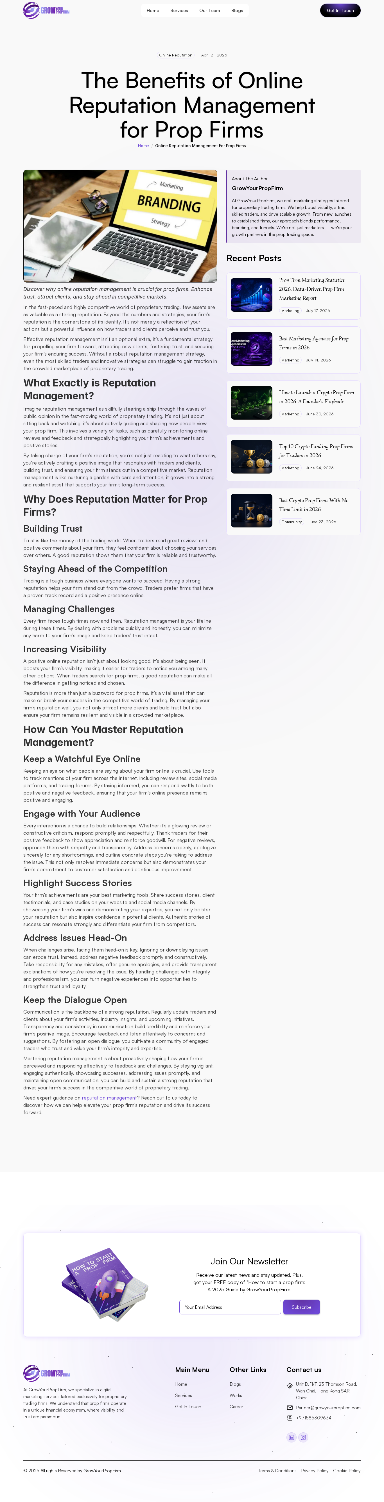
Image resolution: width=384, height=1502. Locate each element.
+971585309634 (313, 1418)
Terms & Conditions (277, 1470)
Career (236, 1406)
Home (153, 10)
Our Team (209, 10)
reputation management (109, 1097)
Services (179, 10)
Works (236, 1395)
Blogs (237, 10)
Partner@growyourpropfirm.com (328, 1407)
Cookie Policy (347, 1470)
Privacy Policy (315, 1470)
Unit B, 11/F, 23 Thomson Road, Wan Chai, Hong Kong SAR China (327, 1390)
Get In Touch (188, 1406)
